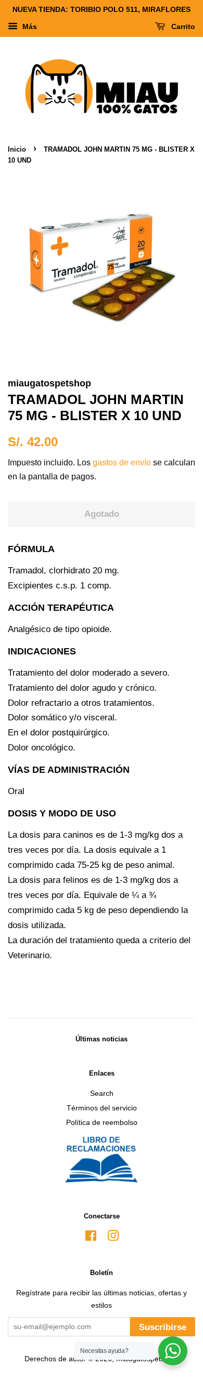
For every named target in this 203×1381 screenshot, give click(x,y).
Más (28, 26)
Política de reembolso (101, 1122)
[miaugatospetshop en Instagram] (113, 1237)
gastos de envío (122, 462)
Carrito (182, 26)
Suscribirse (162, 1327)
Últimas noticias (101, 1039)
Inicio (17, 149)
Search (101, 1093)
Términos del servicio (102, 1108)
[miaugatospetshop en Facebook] (91, 1237)
